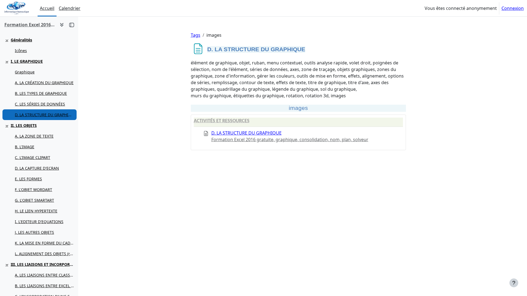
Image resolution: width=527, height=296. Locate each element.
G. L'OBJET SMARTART (34, 200)
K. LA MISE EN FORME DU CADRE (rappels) (44, 243)
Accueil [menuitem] (47, 8)
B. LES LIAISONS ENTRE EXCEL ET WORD (44, 285)
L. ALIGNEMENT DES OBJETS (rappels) (44, 253)
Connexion (512, 8)
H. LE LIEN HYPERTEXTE (36, 211)
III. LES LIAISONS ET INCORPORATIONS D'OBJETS (42, 264)
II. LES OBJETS (24, 125)
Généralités (21, 39)
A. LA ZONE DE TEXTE (34, 136)
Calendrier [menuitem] (69, 8)
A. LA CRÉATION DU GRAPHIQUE (44, 82)
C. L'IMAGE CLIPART (32, 157)
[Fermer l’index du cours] (71, 24)
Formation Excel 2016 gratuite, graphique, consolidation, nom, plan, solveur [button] (29, 25)
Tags (195, 35)
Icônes (21, 50)
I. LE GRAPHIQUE (27, 61)
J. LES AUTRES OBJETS (34, 232)
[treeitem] (39, 45)
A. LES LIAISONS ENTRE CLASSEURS (44, 275)
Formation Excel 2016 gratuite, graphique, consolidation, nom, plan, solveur (289, 139)
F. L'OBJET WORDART (33, 189)
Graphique (25, 72)
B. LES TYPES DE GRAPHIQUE (41, 93)
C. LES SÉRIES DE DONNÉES (40, 104)
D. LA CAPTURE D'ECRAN (37, 168)
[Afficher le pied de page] (513, 282)
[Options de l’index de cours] (61, 24)
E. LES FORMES (28, 178)
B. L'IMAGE (24, 146)
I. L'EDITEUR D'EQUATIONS (39, 221)
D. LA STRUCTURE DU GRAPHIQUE (44, 114)
